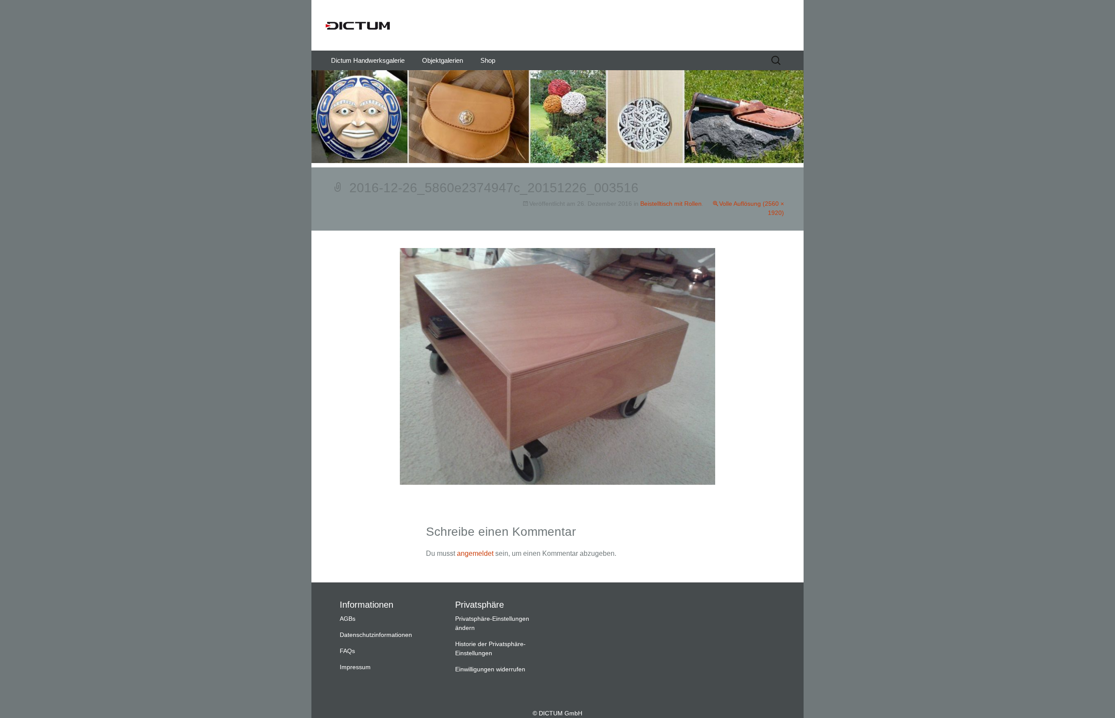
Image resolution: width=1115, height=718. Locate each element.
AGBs (347, 618)
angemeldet (475, 553)
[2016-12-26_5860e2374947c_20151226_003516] (557, 366)
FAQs (347, 650)
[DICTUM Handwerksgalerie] (557, 25)
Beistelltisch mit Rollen (671, 203)
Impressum (355, 667)
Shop (487, 60)
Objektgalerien (442, 60)
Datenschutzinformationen (376, 634)
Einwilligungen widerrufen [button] (490, 669)
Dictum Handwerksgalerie (368, 60)
